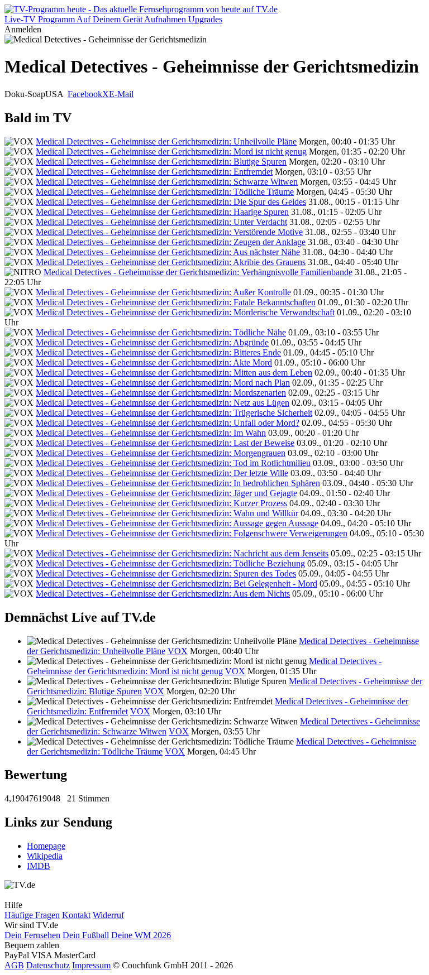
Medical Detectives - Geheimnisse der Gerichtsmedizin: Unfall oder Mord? (167, 423)
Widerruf (108, 915)
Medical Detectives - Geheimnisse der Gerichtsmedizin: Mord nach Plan (163, 382)
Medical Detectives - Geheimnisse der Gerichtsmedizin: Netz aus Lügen (162, 402)
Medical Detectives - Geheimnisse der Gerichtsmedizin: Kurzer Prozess (161, 503)
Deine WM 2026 (141, 935)
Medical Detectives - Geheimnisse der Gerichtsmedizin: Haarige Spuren (162, 212)
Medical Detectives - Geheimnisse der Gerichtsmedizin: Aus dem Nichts (163, 593)
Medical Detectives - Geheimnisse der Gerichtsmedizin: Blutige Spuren (161, 161)
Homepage (46, 846)
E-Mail (121, 94)
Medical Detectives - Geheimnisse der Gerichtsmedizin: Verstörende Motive (169, 232)
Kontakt (76, 915)
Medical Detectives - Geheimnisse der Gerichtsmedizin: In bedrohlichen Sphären (178, 483)
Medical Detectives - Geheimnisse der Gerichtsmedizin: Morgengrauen (160, 453)
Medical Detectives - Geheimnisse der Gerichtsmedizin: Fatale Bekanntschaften (176, 302)
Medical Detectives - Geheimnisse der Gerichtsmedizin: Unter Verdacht (161, 222)
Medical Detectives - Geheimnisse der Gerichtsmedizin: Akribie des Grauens (171, 262)
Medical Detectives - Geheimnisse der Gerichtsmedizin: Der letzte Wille (162, 473)
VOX (178, 651)
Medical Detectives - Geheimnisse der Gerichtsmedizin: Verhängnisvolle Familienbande (198, 272)
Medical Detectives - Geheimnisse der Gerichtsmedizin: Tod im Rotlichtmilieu (173, 463)
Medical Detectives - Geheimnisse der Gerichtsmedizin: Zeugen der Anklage (171, 242)
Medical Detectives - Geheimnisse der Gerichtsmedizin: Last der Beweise (165, 443)
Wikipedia (45, 856)
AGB (14, 965)
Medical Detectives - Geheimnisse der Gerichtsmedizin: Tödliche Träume (165, 191)
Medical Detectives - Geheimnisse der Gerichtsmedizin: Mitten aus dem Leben (174, 372)
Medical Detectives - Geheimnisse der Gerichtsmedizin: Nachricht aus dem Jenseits (182, 553)
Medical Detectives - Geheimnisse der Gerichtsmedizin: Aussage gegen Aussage (177, 523)
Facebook (85, 94)
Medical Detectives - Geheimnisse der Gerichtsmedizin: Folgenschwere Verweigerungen (191, 533)
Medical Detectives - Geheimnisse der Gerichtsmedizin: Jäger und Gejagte (166, 493)
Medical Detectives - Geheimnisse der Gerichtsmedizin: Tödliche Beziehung (170, 563)
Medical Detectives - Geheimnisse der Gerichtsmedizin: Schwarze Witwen (167, 181)
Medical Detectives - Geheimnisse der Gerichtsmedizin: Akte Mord (154, 362)
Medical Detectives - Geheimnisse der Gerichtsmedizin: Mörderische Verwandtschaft (185, 312)
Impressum (91, 965)
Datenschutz (48, 965)
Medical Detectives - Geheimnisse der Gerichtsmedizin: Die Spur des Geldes (171, 201)
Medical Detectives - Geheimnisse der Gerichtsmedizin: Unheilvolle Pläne (166, 141)
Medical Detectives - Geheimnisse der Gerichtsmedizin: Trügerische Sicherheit (174, 412)
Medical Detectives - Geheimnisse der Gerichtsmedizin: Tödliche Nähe (161, 332)
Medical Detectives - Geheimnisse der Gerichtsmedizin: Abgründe (152, 342)
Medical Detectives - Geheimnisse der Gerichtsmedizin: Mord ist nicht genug (171, 151)
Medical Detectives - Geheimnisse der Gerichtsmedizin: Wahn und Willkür (167, 513)
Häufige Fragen (32, 915)
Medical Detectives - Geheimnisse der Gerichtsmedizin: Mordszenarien (161, 392)
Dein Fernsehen (32, 935)
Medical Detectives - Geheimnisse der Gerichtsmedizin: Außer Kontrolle (163, 292)
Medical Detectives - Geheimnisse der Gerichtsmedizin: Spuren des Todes (166, 573)
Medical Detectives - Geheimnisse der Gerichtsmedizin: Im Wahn (151, 433)
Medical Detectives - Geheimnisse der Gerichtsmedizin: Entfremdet (154, 171)
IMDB (38, 866)
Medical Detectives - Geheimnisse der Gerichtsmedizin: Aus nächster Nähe (168, 252)
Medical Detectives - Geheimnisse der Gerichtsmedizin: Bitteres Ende (158, 352)
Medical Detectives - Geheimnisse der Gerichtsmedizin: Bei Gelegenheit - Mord (176, 583)
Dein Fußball (86, 935)
